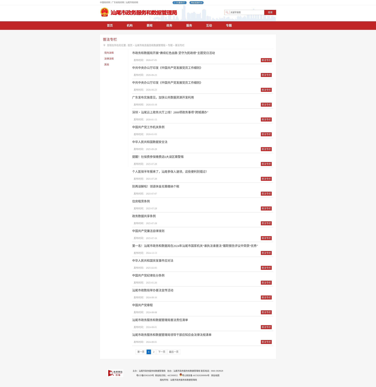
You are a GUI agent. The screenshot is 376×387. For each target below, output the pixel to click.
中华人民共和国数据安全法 (149, 142)
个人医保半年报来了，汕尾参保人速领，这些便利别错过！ (170, 171)
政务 (169, 25)
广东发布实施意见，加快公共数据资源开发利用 (163, 97)
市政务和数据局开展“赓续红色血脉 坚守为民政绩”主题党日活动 (173, 53)
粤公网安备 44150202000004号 (196, 375)
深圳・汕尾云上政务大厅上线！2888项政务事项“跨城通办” (170, 112)
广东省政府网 (118, 2)
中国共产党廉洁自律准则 (148, 231)
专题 (229, 25)
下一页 (161, 352)
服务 (189, 25)
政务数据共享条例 (144, 216)
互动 (209, 25)
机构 (130, 25)
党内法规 (109, 53)
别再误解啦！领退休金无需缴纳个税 (155, 186)
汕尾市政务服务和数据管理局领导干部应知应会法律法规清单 (172, 334)
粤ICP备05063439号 (145, 375)
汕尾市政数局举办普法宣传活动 (152, 290)
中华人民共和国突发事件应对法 (152, 260)
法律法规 (109, 58)
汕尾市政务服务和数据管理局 (150, 45)
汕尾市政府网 (132, 2)
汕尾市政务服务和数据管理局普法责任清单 (160, 320)
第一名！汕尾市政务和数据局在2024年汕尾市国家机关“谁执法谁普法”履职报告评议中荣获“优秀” (195, 245)
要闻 (149, 25)
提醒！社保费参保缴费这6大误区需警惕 (158, 156)
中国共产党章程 (142, 305)
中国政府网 (105, 2)
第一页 (140, 352)
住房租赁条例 (141, 201)
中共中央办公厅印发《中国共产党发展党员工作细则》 (167, 67)
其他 (106, 64)
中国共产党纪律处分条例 (148, 275)
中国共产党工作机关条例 (148, 127)
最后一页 (173, 352)
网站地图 (215, 375)
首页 (110, 25)
